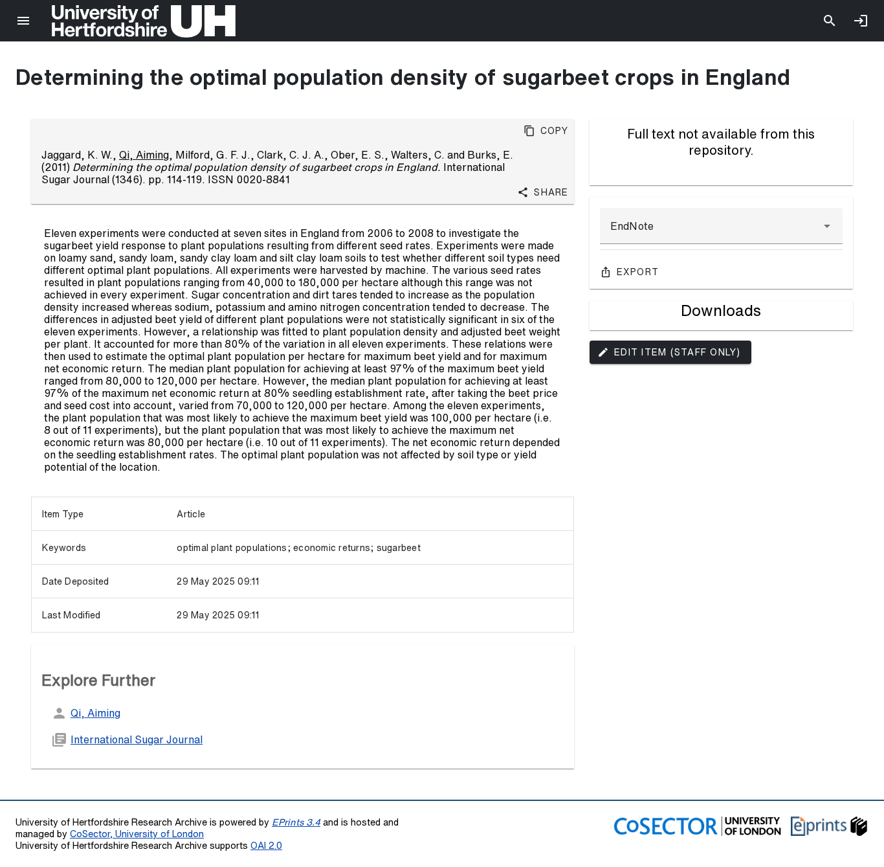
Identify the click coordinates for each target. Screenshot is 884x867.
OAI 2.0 (266, 845)
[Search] (829, 20)
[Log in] (860, 20)
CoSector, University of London (137, 834)
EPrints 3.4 (296, 822)
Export (638, 271)
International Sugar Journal (137, 739)
